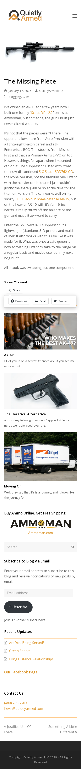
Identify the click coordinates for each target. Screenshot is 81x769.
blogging (15, 97)
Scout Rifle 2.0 (42, 112)
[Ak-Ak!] (40, 331)
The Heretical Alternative (25, 414)
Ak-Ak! (9, 355)
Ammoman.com (40, 532)
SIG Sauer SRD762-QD (56, 171)
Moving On (13, 486)
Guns (26, 97)
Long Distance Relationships (31, 659)
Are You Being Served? (26, 642)
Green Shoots (20, 650)
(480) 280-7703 (15, 703)
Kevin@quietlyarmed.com (23, 708)
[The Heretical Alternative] (40, 391)
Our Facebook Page (21, 672)
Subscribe (18, 606)
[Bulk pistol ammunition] (40, 527)
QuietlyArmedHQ (51, 91)
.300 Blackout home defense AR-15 (42, 199)
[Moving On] (40, 456)
